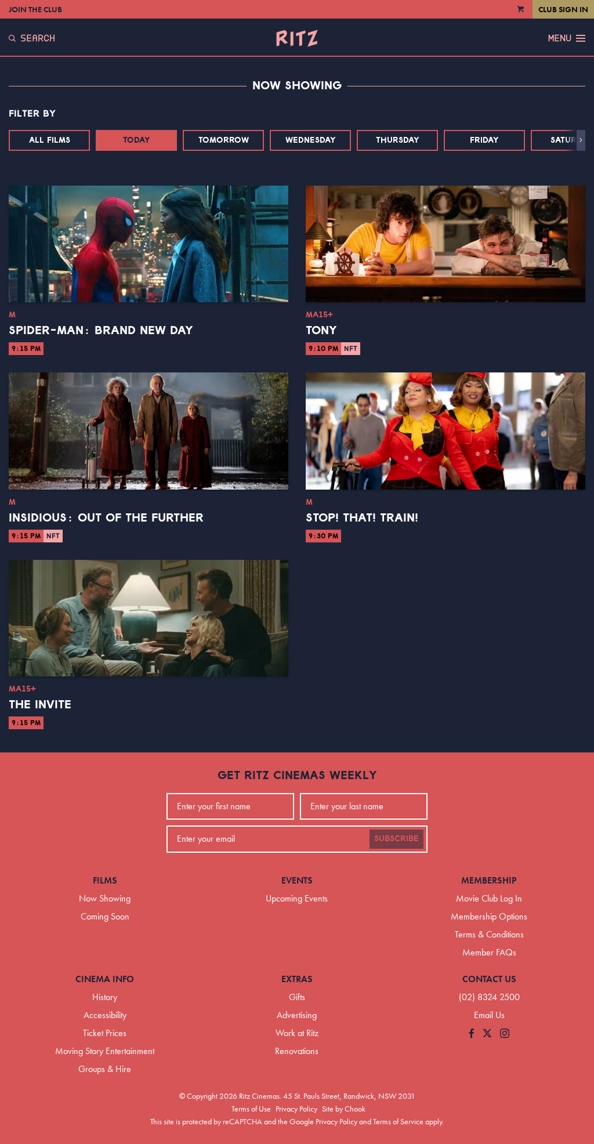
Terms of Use (251, 1108)
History (104, 997)
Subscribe (396, 839)
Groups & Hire (104, 1069)
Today (136, 140)
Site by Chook (343, 1108)
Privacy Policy (296, 1108)
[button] (581, 140)
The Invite (40, 705)
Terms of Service (398, 1121)
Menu (559, 38)
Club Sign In (563, 9)
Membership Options (489, 916)
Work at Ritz (297, 1033)
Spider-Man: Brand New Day (101, 330)
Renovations (296, 1051)
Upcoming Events (297, 898)
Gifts (297, 997)
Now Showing (105, 898)
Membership (489, 880)
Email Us (489, 1015)
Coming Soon (105, 916)
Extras (297, 979)
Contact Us (489, 979)
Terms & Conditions (489, 934)
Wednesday (310, 140)
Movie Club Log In (489, 898)
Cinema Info (104, 979)
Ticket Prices (104, 1033)
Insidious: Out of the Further (106, 518)
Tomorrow (223, 140)
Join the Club (35, 9)
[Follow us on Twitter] (487, 1034)
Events (297, 880)
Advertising (297, 1015)
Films (105, 880)
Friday (484, 140)
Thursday (397, 140)
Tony (321, 330)
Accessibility (105, 1015)
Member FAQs (489, 952)
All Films (49, 140)
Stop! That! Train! (362, 518)
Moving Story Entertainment (104, 1051)
